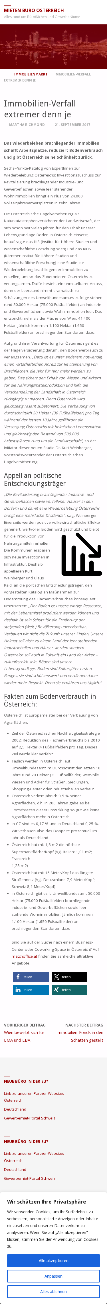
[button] (31, 977)
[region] (53, 1248)
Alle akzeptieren (53, 1260)
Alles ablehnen (53, 1291)
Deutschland (15, 1109)
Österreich (13, 1100)
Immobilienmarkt (31, 74)
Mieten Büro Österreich (34, 10)
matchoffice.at (24, 956)
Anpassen (53, 1276)
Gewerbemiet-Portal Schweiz (29, 1118)
